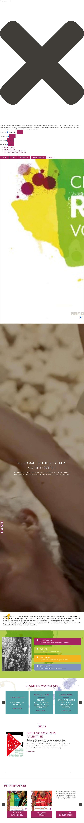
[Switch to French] (81, 317)
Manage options (9, 147)
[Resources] (37, 666)
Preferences (24, 157)
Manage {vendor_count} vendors (14, 151)
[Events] (37, 649)
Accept (4, 157)
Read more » (31, 751)
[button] (42, 63)
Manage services (9, 149)
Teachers (45, 657)
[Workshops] (37, 640)
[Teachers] (37, 657)
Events (43, 649)
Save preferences (38, 157)
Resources (46, 666)
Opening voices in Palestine (41, 735)
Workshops (46, 640)
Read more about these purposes (15, 153)
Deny (13, 157)
